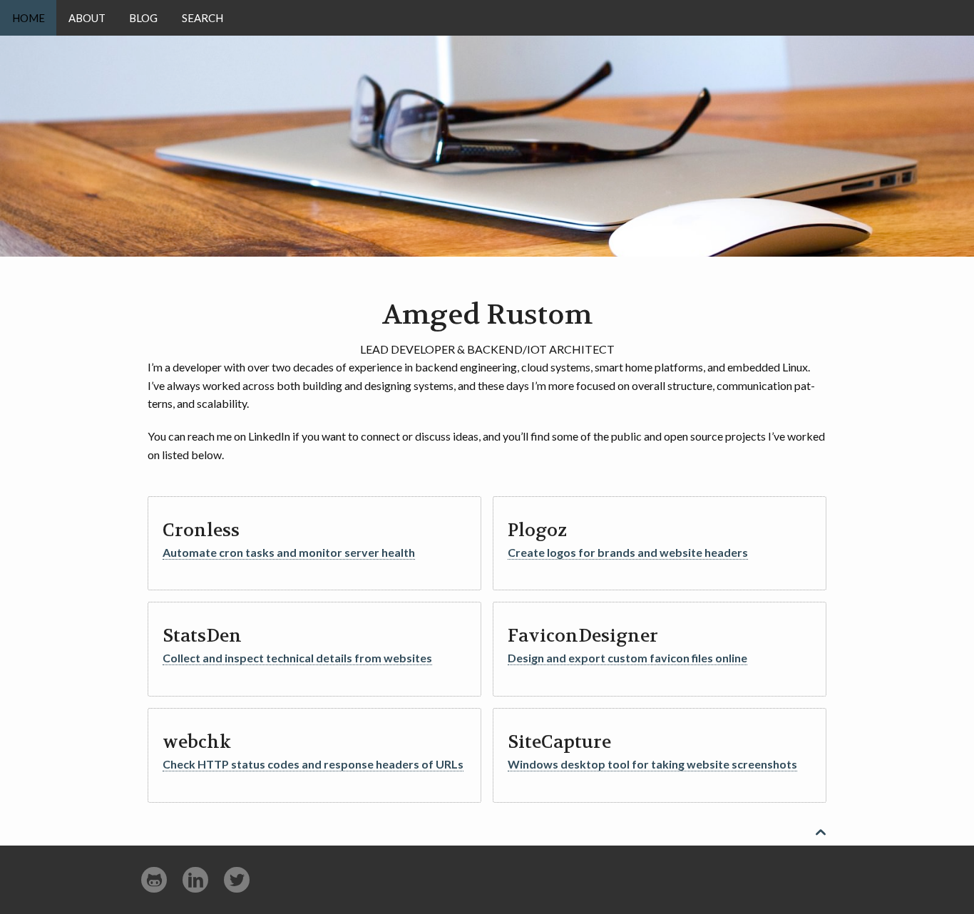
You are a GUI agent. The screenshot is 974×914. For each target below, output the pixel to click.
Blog (143, 17)
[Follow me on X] (237, 880)
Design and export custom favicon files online (627, 657)
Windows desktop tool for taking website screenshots (652, 764)
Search (202, 17)
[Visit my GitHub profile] (154, 880)
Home (28, 17)
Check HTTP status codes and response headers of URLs (313, 764)
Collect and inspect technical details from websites (297, 657)
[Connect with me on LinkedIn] (195, 880)
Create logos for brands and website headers (628, 552)
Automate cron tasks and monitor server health (289, 552)
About (87, 17)
